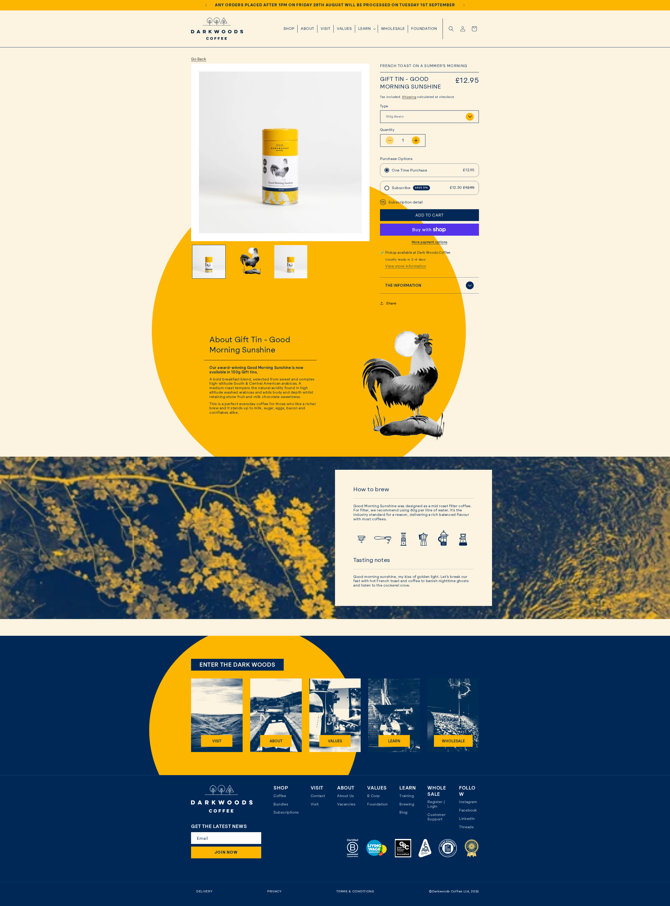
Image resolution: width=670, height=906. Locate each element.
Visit (216, 741)
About (276, 741)
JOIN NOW (226, 852)
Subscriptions (286, 812)
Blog (403, 812)
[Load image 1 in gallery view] (208, 261)
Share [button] (391, 303)
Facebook (468, 810)
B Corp (373, 796)
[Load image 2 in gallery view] (249, 261)
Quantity (387, 130)
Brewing (406, 804)
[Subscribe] (255, 838)
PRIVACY (274, 891)
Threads (466, 827)
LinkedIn (467, 818)
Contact (318, 796)
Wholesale (453, 741)
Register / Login (436, 804)
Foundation (377, 804)
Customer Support (436, 817)
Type (384, 106)
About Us (345, 796)
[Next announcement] (464, 5)
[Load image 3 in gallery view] (290, 261)
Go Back (198, 59)
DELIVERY (204, 891)
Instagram (468, 802)
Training (406, 796)
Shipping (409, 97)
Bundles (280, 804)
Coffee (279, 796)
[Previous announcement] (206, 5)
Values (335, 741)
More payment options (430, 242)
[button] (366, 29)
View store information (405, 266)
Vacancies (346, 804)
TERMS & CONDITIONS (355, 891)
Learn (394, 741)
